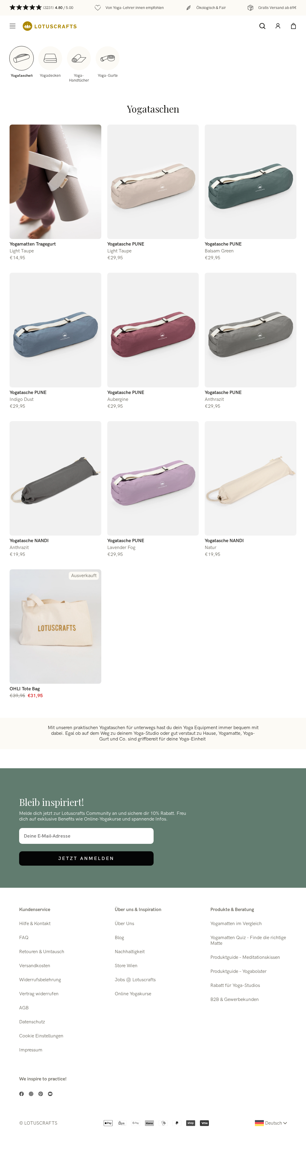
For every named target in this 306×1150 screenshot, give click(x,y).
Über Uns (124, 924)
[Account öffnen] (278, 26)
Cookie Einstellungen (41, 1036)
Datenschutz (32, 1022)
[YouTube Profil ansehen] (50, 1093)
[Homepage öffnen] (49, 26)
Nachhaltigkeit (130, 952)
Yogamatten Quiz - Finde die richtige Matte (248, 940)
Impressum (30, 1050)
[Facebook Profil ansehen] (21, 1093)
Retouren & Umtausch (41, 952)
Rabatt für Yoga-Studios (235, 985)
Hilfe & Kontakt (35, 924)
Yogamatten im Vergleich (236, 924)
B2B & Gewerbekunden (234, 999)
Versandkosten (34, 966)
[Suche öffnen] (262, 26)
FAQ (23, 938)
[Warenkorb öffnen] (293, 26)
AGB (24, 1008)
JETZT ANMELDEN (86, 858)
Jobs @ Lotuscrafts (135, 980)
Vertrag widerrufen (39, 994)
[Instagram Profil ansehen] (31, 1093)
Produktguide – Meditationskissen (245, 957)
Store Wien (126, 966)
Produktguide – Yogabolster (238, 971)
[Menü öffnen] (12, 26)
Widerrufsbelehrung (40, 980)
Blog (119, 938)
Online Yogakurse (133, 994)
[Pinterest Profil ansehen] (40, 1093)
